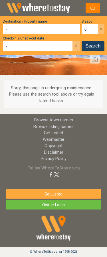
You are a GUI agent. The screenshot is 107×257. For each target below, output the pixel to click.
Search (92, 46)
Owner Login (53, 205)
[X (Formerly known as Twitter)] (56, 174)
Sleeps (87, 21)
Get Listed (53, 132)
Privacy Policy (53, 158)
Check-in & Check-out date (23, 38)
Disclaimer (53, 152)
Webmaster (53, 139)
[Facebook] (51, 174)
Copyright (53, 145)
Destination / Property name (25, 21)
